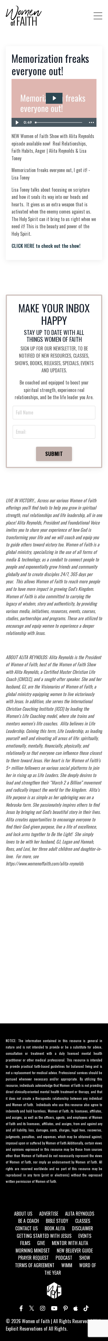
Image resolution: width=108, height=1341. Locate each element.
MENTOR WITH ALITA (70, 1243)
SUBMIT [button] (54, 453)
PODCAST (64, 1257)
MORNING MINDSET (33, 1250)
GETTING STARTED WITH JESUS (44, 1235)
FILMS (25, 1243)
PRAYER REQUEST (33, 1257)
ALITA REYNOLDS (79, 1213)
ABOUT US (23, 1213)
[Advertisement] (54, 955)
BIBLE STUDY (57, 1220)
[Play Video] (16, 122)
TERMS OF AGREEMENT (34, 1265)
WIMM (66, 1265)
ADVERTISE (48, 1213)
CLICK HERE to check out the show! (46, 245)
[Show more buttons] (91, 122)
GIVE (41, 1243)
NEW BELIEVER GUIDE (75, 1250)
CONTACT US (26, 1228)
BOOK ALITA (55, 1228)
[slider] (59, 122)
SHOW (84, 1257)
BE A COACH (28, 1220)
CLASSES (82, 1220)
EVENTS (84, 1235)
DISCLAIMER (82, 1228)
